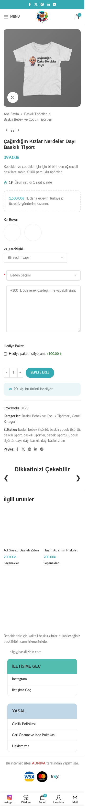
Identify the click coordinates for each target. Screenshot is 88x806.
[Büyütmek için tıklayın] (12, 97)
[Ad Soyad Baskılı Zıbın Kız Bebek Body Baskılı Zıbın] (22, 527)
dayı (18, 441)
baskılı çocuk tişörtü (65, 430)
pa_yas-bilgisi (13, 248)
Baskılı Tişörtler (35, 114)
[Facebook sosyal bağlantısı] (30, 4)
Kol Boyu (10, 220)
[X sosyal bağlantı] (36, 4)
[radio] (12, 232)
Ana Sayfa (11, 114)
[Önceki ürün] (7, 130)
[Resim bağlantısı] (28, 604)
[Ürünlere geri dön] (12, 130)
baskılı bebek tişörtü (33, 430)
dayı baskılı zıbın (53, 441)
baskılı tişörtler (34, 435)
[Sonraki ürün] (18, 130)
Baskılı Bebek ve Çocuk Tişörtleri (28, 119)
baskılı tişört (13, 435)
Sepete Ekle (40, 372)
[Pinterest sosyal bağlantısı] (42, 4)
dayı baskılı (31, 441)
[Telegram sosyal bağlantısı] (54, 4)
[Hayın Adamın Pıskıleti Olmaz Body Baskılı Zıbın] (62, 527)
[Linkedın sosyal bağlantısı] (48, 4)
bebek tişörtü (57, 435)
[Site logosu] (42, 16)
